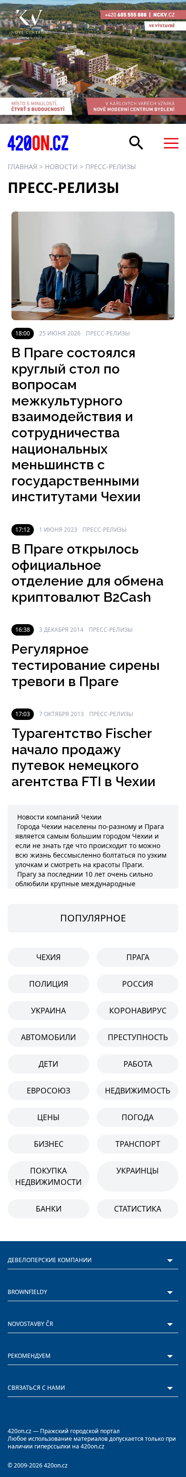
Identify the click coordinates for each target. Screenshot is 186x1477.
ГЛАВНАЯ (22, 166)
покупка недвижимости (48, 1176)
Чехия (48, 957)
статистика (137, 1209)
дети (48, 1064)
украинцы (137, 1170)
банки (49, 1209)
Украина (48, 1010)
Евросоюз (48, 1090)
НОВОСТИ (61, 166)
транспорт (137, 1144)
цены (48, 1117)
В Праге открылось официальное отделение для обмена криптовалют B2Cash (87, 573)
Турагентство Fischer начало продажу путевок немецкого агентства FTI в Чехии (83, 757)
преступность (138, 1037)
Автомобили (48, 1037)
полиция (48, 984)
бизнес (48, 1144)
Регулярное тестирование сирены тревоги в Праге (85, 665)
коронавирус (137, 1010)
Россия (137, 984)
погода (138, 1117)
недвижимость (137, 1090)
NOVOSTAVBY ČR (30, 1324)
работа (138, 1064)
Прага (137, 957)
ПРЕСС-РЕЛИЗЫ (110, 166)
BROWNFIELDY (27, 1292)
